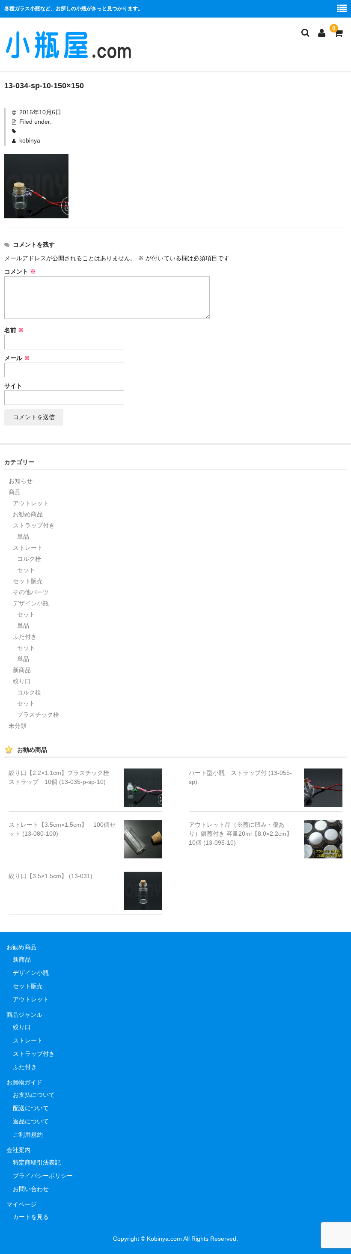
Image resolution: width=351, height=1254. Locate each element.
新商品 (22, 670)
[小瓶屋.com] (68, 55)
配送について (31, 1108)
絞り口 (22, 681)
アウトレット (31, 503)
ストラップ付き (34, 525)
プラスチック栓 (38, 714)
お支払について (34, 1094)
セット (26, 569)
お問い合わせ (31, 1188)
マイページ (21, 1204)
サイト (13, 385)
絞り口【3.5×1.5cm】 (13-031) (50, 876)
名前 (14, 330)
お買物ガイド (24, 1082)
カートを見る (31, 1216)
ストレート (28, 547)
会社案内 (18, 1150)
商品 (15, 491)
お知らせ (21, 480)
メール (17, 357)
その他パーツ (31, 592)
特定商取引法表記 (37, 1162)
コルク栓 (29, 558)
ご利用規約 (28, 1134)
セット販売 (28, 581)
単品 (23, 536)
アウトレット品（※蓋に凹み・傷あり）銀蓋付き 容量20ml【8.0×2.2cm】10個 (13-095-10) (240, 833)
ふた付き (25, 636)
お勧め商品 (28, 514)
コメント (20, 271)
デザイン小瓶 (31, 603)
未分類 (18, 725)
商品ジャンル (24, 1014)
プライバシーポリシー (43, 1175)
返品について (31, 1121)
